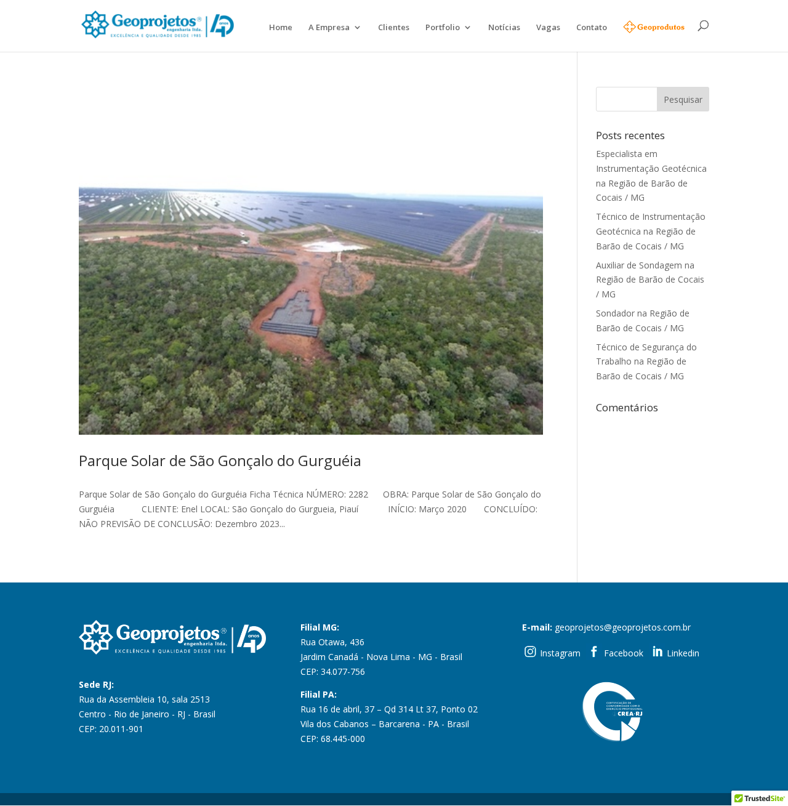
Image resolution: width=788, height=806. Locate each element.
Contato (591, 28)
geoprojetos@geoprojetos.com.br (623, 627)
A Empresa (329, 28)
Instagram (560, 653)
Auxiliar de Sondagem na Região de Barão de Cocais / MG (650, 279)
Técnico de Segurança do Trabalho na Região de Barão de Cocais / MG (646, 361)
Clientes (393, 28)
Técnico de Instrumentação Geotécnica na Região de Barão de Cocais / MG (651, 231)
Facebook (623, 653)
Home (280, 28)
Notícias (504, 28)
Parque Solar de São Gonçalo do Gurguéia (220, 460)
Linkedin (683, 653)
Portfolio (442, 28)
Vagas (548, 28)
